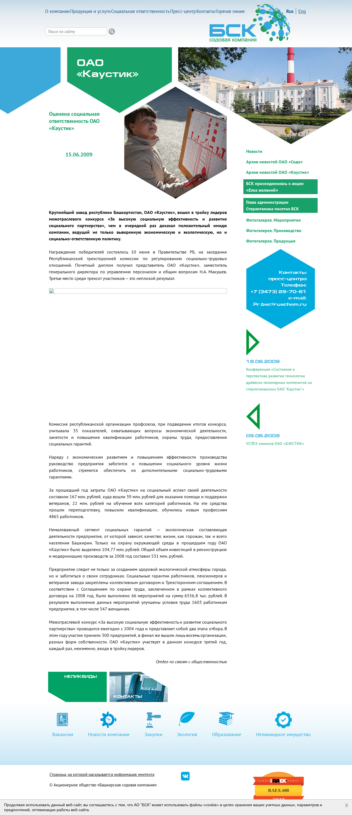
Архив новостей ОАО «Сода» (274, 161)
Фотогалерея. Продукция (270, 241)
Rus (289, 11)
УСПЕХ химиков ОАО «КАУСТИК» (275, 443)
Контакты (205, 11)
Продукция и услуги (90, 11)
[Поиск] (112, 31)
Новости (254, 151)
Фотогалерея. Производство (273, 230)
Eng (302, 11)
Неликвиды (80, 677)
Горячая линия (230, 11)
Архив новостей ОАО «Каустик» (277, 172)
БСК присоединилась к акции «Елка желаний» (275, 187)
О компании (57, 11)
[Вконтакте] (185, 779)
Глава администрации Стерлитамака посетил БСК (272, 205)
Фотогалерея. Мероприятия (273, 220)
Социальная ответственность (140, 11)
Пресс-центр (183, 11)
